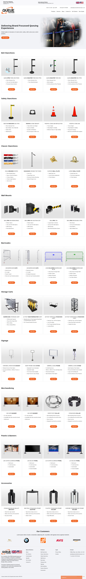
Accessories (43, 570)
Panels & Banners (44, 568)
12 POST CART (32, 317)
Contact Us (68, 11)
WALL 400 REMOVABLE (11, 220)
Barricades (43, 560)
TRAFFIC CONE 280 (74, 123)
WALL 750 (53, 220)
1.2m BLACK (74, 460)
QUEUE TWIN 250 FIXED (11, 78)
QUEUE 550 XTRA (74, 78)
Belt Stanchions (44, 552)
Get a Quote (81, 11)
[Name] (9, 540)
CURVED (53, 171)
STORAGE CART (11, 317)
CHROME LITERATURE (11, 365)
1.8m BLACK (32, 460)
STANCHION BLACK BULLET (11, 509)
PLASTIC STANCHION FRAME (54, 509)
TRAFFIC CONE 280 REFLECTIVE (53, 123)
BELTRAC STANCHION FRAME (32, 509)
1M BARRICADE (32, 268)
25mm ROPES (11, 171)
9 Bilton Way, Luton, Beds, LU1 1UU (77, 552)
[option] (43, 31)
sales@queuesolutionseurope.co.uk (77, 554)
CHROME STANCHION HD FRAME (74, 509)
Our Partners (75, 11)
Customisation (29, 556)
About (63, 11)
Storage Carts (43, 562)
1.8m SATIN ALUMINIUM (11, 460)
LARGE (74, 171)
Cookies (57, 554)
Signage (42, 564)
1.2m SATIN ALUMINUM (53, 460)
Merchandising (44, 566)
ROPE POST (53, 413)
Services (58, 11)
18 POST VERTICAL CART (53, 317)
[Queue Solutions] (8, 10)
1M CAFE (32, 413)
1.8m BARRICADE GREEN (74, 268)
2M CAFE (11, 413)
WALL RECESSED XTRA (74, 220)
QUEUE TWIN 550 (53, 78)
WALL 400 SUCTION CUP (32, 220)
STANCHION (74, 413)
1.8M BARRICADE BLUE (53, 268)
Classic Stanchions (44, 554)
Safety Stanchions (44, 556)
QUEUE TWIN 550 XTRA (32, 78)
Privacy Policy (58, 552)
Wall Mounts (43, 558)
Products (53, 11)
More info (11, 89)
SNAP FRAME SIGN (32, 365)
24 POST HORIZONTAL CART (74, 317)
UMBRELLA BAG (53, 365)
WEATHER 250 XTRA (11, 123)
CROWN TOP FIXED (32, 171)
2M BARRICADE (11, 268)
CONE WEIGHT (32, 123)
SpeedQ (27, 558)
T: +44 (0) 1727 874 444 (75, 556)
